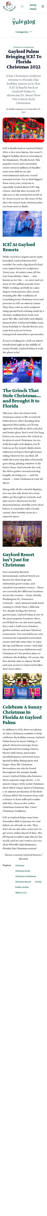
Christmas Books (22, 871)
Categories (22, 31)
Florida (38, 881)
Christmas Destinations (25, 876)
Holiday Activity (22, 887)
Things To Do (21, 892)
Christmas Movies (23, 881)
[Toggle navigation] (42, 6)
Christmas (19, 865)
